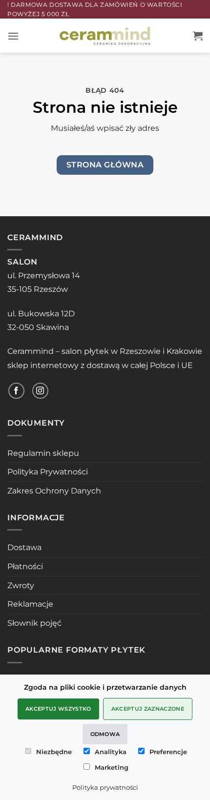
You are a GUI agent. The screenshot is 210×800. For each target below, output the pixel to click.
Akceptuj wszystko (58, 708)
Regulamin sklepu (43, 453)
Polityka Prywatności (47, 471)
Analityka (110, 752)
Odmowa (105, 734)
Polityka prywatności (105, 787)
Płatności (25, 566)
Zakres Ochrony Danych (54, 490)
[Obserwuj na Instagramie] (40, 391)
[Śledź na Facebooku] (16, 391)
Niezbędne (54, 752)
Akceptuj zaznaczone (147, 708)
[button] (13, 36)
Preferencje (168, 752)
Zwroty (20, 585)
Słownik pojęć (34, 623)
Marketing (111, 767)
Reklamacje (30, 604)
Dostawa (24, 547)
